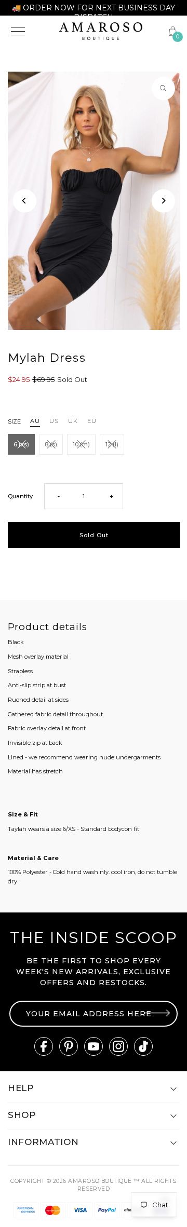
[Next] (163, 200)
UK (73, 421)
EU (92, 421)
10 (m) (81, 444)
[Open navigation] (29, 31)
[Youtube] (93, 1046)
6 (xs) (21, 444)
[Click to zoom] (163, 88)
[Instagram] (118, 1046)
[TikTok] (143, 1046)
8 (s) (51, 444)
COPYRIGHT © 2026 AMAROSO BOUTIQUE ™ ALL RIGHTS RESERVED (93, 1185)
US (54, 421)
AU (35, 421)
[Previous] (24, 200)
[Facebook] (43, 1046)
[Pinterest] (68, 1046)
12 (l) (111, 444)
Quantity (20, 496)
